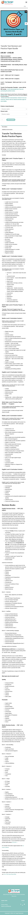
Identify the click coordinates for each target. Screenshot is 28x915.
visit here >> (14, 842)
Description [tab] (4, 126)
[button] (26, 2)
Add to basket (11, 119)
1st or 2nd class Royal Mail (10, 874)
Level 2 (6, 419)
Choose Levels (4, 111)
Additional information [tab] (7, 129)
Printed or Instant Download (7, 106)
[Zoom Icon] (26, 11)
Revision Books (4, 95)
